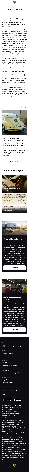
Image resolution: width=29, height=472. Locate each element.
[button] (10, 161)
